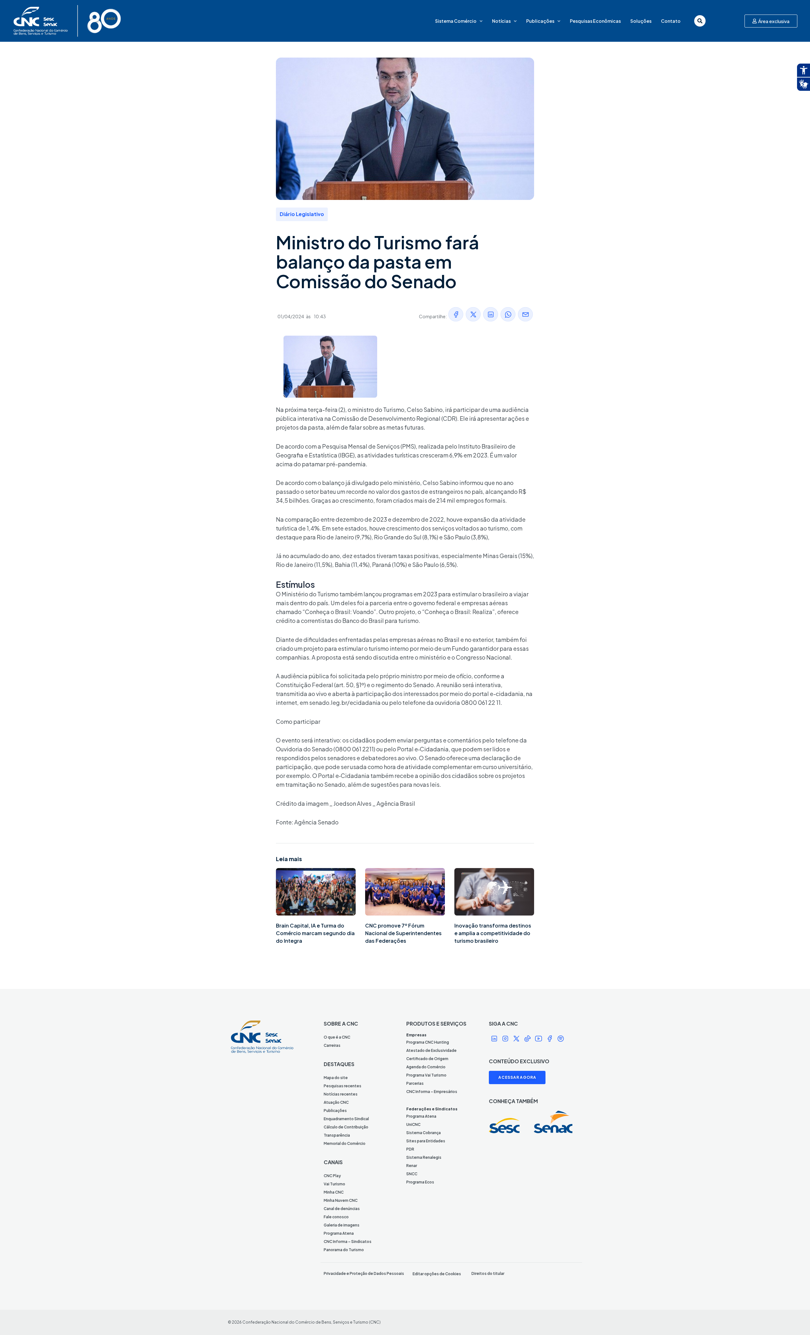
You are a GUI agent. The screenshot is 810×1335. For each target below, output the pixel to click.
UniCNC (413, 1124)
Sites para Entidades (425, 1141)
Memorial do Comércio (344, 1143)
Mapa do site (336, 1077)
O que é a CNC (337, 1037)
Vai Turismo (334, 1184)
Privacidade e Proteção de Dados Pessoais (364, 1273)
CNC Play (332, 1175)
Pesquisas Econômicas (595, 21)
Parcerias (415, 1083)
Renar (411, 1165)
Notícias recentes (341, 1094)
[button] (455, 314)
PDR (410, 1149)
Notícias (501, 21)
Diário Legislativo (302, 214)
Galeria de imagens (341, 1225)
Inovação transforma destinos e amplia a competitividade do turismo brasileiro (492, 933)
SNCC (411, 1173)
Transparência (337, 1135)
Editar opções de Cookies (437, 1273)
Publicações (540, 21)
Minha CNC (334, 1192)
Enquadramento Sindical (346, 1118)
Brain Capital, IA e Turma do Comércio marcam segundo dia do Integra (315, 933)
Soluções (640, 21)
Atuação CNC (336, 1102)
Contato (671, 21)
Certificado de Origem (427, 1058)
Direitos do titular (487, 1273)
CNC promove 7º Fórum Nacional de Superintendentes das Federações (403, 933)
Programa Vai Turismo (426, 1075)
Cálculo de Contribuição (346, 1127)
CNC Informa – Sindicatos (347, 1241)
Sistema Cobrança (423, 1132)
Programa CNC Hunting (427, 1042)
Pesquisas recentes (342, 1086)
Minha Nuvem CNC (341, 1200)
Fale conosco (336, 1216)
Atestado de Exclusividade (431, 1050)
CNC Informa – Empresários (431, 1091)
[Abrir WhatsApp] (794, 1319)
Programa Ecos (420, 1182)
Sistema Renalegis (423, 1157)
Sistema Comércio (456, 21)
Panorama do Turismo (344, 1249)
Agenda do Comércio (426, 1067)
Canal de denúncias (342, 1208)
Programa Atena (339, 1233)
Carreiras (332, 1045)
